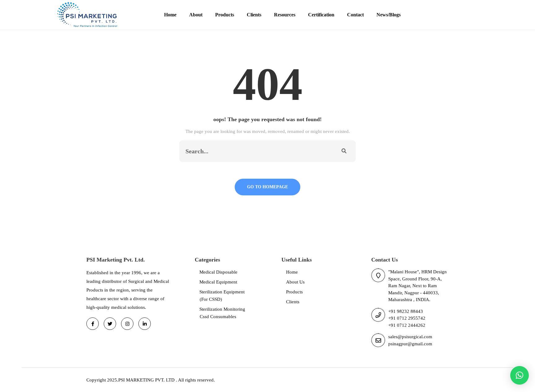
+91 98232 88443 (405, 311)
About (195, 14)
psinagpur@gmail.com (410, 343)
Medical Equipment (218, 281)
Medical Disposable (218, 272)
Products (224, 14)
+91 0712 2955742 (406, 318)
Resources (284, 14)
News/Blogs (388, 14)
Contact (355, 14)
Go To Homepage (267, 187)
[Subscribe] (344, 151)
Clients (254, 14)
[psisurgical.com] (88, 14)
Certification (321, 14)
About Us (295, 281)
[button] (519, 375)
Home (170, 14)
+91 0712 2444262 (406, 325)
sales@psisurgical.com (410, 336)
